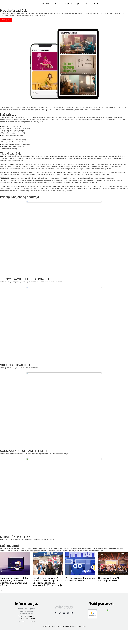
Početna (45, 3)
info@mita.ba (29, 616)
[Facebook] (55, 613)
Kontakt (97, 3)
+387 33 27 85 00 (28, 619)
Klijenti (78, 3)
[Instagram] (68, 613)
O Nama (56, 3)
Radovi (87, 3)
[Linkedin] (72, 613)
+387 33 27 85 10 (28, 621)
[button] (1, 571)
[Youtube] (64, 613)
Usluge (66, 3)
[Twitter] (60, 613)
